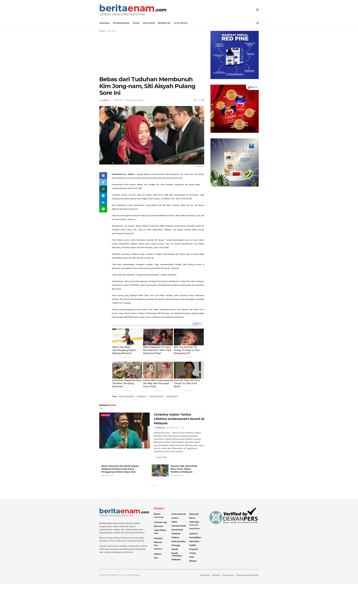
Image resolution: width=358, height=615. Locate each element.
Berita (157, 514)
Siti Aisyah (171, 396)
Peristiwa (194, 541)
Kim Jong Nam (126, 396)
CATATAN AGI (181, 23)
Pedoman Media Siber (248, 575)
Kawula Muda (179, 526)
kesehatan (177, 529)
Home (102, 31)
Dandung (160, 428)
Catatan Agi (160, 522)
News (192, 518)
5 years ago (108, 475)
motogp (176, 545)
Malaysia (141, 396)
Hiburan (106, 415)
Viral (191, 557)
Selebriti (158, 549)
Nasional (111, 31)
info (156, 558)
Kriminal (176, 533)
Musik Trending (177, 554)
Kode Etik (204, 575)
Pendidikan (195, 537)
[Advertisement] (151, 53)
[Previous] (149, 485)
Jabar (174, 522)
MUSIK (136, 23)
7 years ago (177, 475)
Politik (192, 545)
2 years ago (173, 428)
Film (156, 545)
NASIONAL (104, 23)
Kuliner (175, 537)
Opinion (193, 533)
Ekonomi (158, 526)
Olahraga (194, 522)
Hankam (158, 538)
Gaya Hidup (160, 530)
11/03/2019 (118, 100)
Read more (161, 457)
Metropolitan (179, 541)
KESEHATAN (164, 23)
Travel (192, 553)
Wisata (193, 561)
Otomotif (193, 525)
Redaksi (216, 575)
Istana (175, 518)
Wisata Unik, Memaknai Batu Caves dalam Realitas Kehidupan (184, 469)
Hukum (140, 100)
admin (105, 100)
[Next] (154, 485)
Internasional (179, 514)
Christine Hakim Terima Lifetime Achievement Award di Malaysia (179, 419)
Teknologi (158, 517)
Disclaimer (228, 575)
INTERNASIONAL (121, 23)
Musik (175, 549)
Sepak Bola (194, 528)
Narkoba (176, 559)
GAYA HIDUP (149, 23)
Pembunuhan (156, 396)
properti (193, 549)
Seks (156, 533)
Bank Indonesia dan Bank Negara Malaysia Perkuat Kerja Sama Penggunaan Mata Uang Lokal (120, 469)
